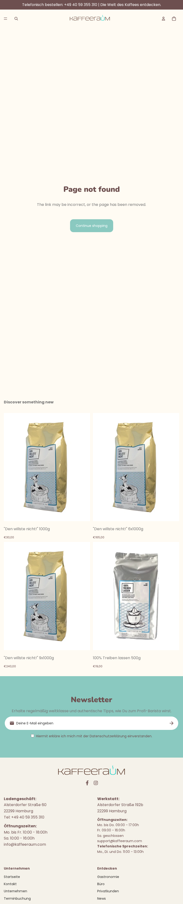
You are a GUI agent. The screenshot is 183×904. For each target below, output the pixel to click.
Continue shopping (91, 225)
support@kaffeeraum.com (119, 841)
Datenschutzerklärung (108, 736)
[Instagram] (95, 783)
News (101, 898)
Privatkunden (108, 891)
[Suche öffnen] (16, 18)
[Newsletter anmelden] (171, 723)
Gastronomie (108, 876)
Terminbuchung (17, 898)
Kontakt (10, 884)
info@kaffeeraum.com (25, 844)
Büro (101, 884)
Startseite (12, 876)
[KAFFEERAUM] (90, 18)
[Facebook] (87, 783)
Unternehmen (15, 891)
